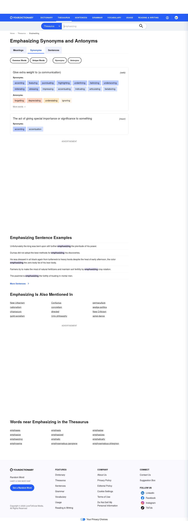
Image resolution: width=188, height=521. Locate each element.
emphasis (56, 430)
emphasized (57, 434)
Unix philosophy (59, 315)
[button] (167, 17)
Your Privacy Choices (97, 519)
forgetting (19, 100)
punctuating (48, 82)
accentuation (35, 129)
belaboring (110, 88)
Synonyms (36, 50)
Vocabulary (60, 496)
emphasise (98, 430)
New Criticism (99, 311)
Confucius (56, 302)
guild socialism (17, 315)
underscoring (110, 82)
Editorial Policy (104, 485)
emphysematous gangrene (64, 443)
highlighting (64, 82)
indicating (80, 88)
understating (51, 100)
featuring (33, 82)
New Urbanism (17, 302)
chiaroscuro (15, 311)
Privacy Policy (104, 480)
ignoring (66, 100)
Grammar (59, 491)
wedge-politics (100, 307)
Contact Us (145, 474)
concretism (56, 307)
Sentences (53, 50)
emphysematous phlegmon (106, 443)
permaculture (99, 302)
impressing (48, 88)
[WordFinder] (176, 17)
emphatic (55, 439)
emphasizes (98, 434)
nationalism (15, 307)
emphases (15, 430)
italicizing (94, 82)
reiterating (19, 88)
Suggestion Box (147, 480)
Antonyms (74, 60)
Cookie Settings (105, 491)
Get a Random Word (22, 487)
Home (12, 33)
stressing (33, 88)
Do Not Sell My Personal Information (107, 504)
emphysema (16, 443)
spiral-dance (99, 315)
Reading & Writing (64, 507)
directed (55, 311)
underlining (79, 82)
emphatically (99, 439)
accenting (19, 82)
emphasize (15, 434)
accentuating (64, 88)
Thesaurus (49, 26)
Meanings (18, 50)
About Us (102, 474)
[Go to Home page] (21, 17)
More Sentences (18, 283)
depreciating (34, 100)
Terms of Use (103, 496)
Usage (58, 502)
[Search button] (142, 26)
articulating (94, 88)
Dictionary (60, 474)
